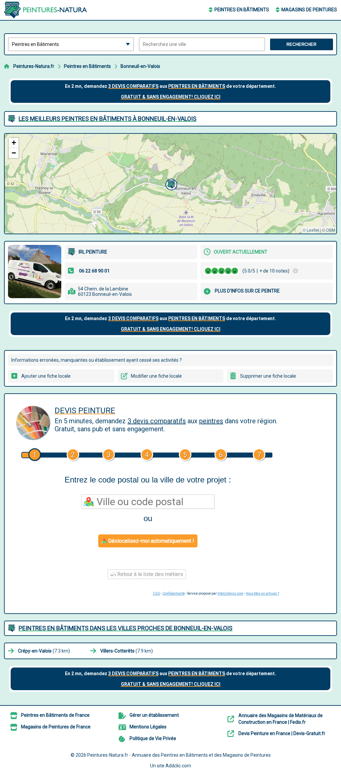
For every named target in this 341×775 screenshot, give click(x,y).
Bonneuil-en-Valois (140, 66)
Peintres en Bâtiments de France (55, 715)
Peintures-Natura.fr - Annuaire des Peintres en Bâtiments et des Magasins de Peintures (179, 755)
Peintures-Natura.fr (33, 66)
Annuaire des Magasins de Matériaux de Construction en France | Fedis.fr (280, 719)
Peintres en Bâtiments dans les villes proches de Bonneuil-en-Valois (125, 628)
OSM (330, 230)
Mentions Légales (148, 726)
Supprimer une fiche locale (268, 376)
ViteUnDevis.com (230, 593)
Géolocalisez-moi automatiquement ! (150, 541)
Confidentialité (174, 593)
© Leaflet (311, 230)
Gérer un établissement (154, 715)
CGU (156, 593)
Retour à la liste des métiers (149, 574)
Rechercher (301, 44)
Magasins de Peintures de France (56, 726)
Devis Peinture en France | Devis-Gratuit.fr (281, 733)
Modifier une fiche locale (156, 376)
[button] (170, 184)
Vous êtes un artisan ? (262, 593)
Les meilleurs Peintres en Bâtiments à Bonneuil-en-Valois (107, 118)
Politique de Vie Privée (153, 738)
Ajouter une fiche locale (46, 376)
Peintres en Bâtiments (241, 9)
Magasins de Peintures (309, 9)
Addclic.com (178, 765)
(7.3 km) (44, 651)
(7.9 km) (126, 651)
